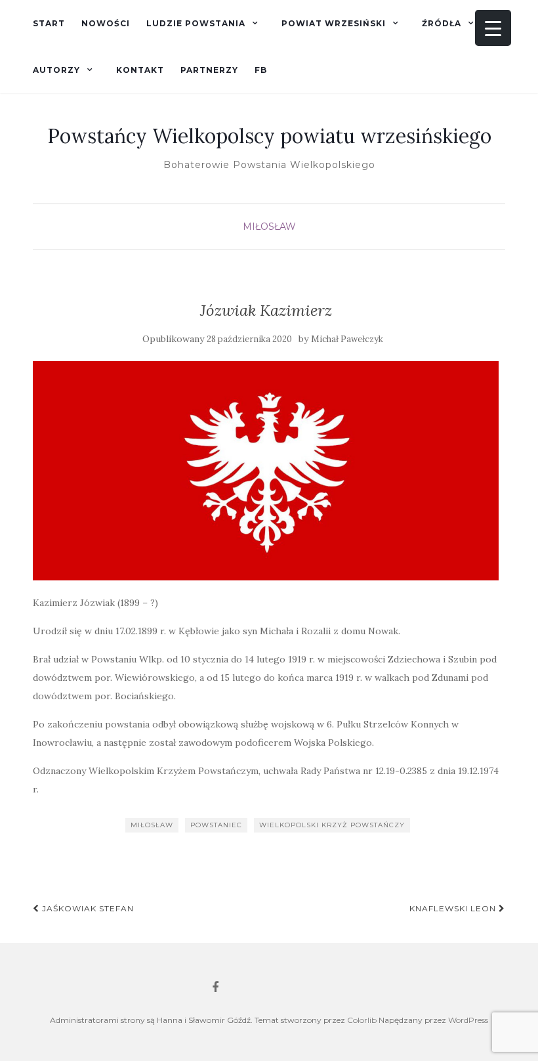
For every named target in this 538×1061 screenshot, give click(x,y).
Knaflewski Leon (454, 908)
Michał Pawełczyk (347, 339)
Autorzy (56, 70)
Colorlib (362, 1020)
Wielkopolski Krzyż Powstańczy (332, 825)
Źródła (441, 23)
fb (261, 70)
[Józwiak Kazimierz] (266, 470)
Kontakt (140, 70)
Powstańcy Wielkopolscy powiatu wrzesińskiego (269, 136)
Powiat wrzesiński (333, 23)
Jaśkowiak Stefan (86, 908)
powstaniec (216, 825)
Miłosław (269, 226)
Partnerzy (209, 70)
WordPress (468, 1020)
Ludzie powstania (195, 23)
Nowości (105, 23)
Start (49, 23)
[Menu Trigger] (493, 28)
